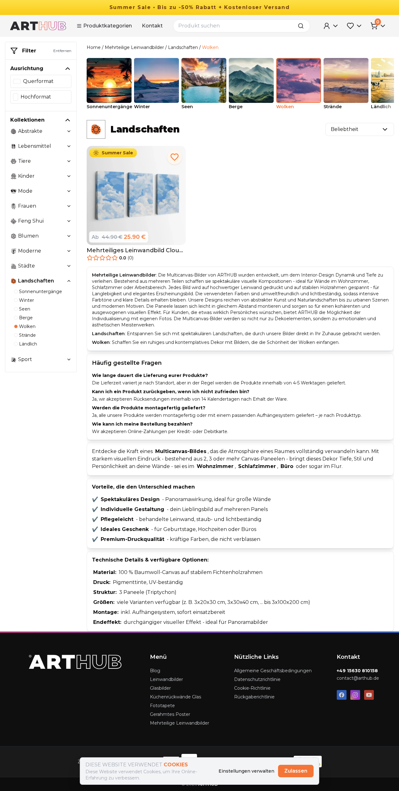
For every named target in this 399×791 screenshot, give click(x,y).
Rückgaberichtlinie (254, 697)
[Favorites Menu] (354, 25)
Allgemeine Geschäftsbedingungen (273, 670)
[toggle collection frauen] (68, 206)
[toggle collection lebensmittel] (68, 146)
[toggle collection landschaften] (68, 280)
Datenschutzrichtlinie (257, 679)
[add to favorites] (174, 157)
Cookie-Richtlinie (252, 688)
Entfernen (62, 50)
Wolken (210, 47)
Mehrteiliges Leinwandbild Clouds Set (136, 250)
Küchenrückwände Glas (175, 697)
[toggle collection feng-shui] (68, 221)
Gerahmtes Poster (170, 714)
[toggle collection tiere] (68, 161)
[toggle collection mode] (68, 191)
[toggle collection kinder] (68, 176)
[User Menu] (331, 25)
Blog (155, 670)
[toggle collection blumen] (68, 236)
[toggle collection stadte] (68, 265)
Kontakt (152, 26)
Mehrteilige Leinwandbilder (134, 47)
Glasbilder (160, 688)
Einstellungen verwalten (246, 771)
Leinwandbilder (166, 679)
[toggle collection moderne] (68, 251)
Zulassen (295, 771)
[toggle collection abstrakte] (68, 131)
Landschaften (183, 47)
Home (94, 47)
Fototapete (162, 705)
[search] (303, 25)
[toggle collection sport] (68, 359)
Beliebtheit (344, 129)
